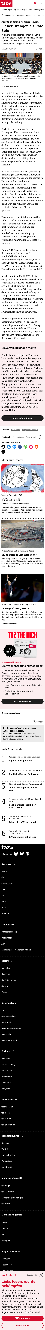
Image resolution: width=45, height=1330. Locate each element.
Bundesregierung (9, 932)
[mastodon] (16, 855)
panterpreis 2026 (9, 1040)
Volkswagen (6, 938)
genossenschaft (8, 1016)
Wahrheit (5, 913)
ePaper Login (7, 1271)
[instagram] (27, 855)
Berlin (4, 901)
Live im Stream (8, 1155)
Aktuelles (5, 968)
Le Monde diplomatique (12, 1198)
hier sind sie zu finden (12, 739)
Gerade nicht (32, 1275)
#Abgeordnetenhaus (30, 430)
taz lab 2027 (6, 1167)
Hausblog (5, 974)
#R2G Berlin (15, 430)
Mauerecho (6, 1076)
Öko (3, 877)
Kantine (4, 1228)
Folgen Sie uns (6, 854)
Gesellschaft (6, 884)
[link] (9, 10)
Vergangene (6, 1161)
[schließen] (41, 1275)
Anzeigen (5, 1240)
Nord (3, 907)
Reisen (4, 1222)
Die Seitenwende (8, 980)
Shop (3, 1234)
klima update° (7, 1070)
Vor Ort (4, 1149)
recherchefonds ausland (12, 1028)
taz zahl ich (6, 1022)
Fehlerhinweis (31, 437)
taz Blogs (5, 1186)
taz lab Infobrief (8, 1125)
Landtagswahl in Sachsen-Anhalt (16, 950)
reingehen (5, 1088)
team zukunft (7, 1107)
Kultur (4, 889)
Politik (4, 871)
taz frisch (5, 1113)
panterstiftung (7, 1034)
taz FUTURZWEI (8, 1192)
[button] (42, 3)
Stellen (4, 986)
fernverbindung (8, 1064)
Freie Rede (6, 1082)
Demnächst (6, 1143)
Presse (4, 992)
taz (7, 847)
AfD (3, 944)
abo (3, 1010)
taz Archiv (5, 1204)
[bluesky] (22, 855)
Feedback (5, 1259)
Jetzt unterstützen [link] (22, 418)
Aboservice (6, 1265)
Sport (3, 895)
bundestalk (6, 1058)
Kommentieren (18, 437)
